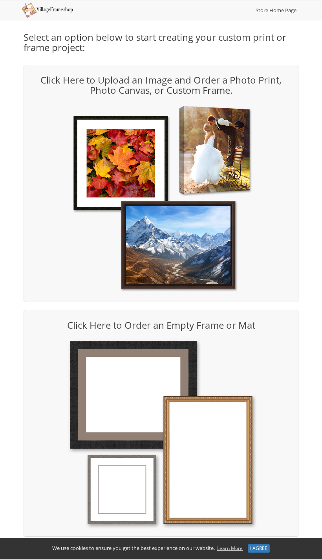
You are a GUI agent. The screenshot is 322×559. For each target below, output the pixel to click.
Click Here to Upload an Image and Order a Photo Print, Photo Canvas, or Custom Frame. (161, 85)
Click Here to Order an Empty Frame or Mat (161, 325)
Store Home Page (276, 10)
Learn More (230, 548)
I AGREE (258, 548)
